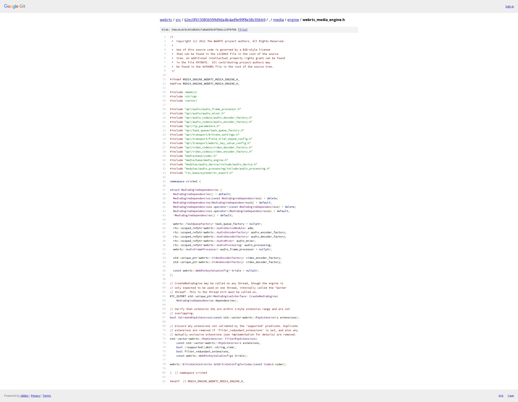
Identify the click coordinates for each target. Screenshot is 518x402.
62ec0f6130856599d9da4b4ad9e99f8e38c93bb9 (224, 19)
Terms (46, 396)
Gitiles (24, 396)
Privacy (35, 396)
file (243, 29)
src (178, 19)
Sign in (509, 6)
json (510, 395)
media (278, 19)
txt (501, 395)
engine (293, 19)
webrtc (166, 19)
